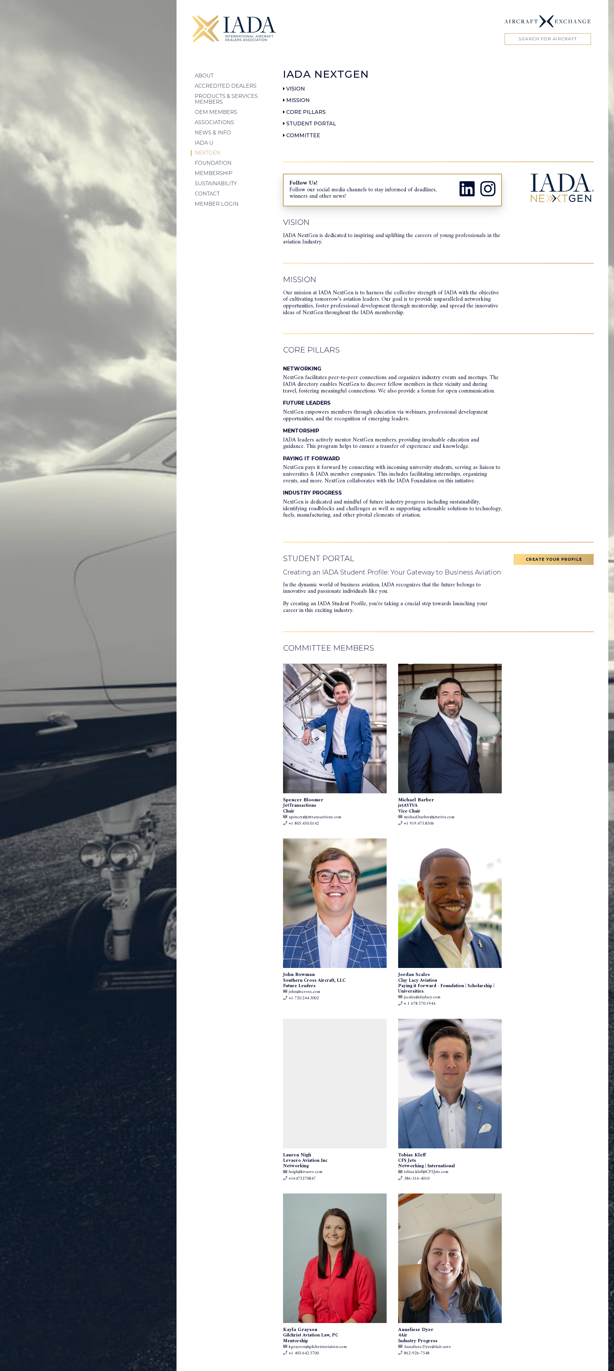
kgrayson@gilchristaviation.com (318, 1347)
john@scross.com (304, 992)
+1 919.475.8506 (419, 824)
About (204, 76)
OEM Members (216, 112)
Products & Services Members (226, 99)
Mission (297, 100)
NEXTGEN (207, 153)
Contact (207, 194)
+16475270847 (302, 1179)
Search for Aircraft (548, 38)
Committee (302, 135)
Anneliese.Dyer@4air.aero (427, 1347)
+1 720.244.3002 (304, 998)
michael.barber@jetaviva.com (429, 817)
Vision (295, 89)
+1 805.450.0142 (304, 824)
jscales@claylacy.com (422, 997)
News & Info (213, 133)
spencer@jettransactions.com (315, 817)
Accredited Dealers (225, 86)
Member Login (217, 204)
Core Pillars (305, 112)
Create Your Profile (554, 559)
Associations (214, 122)
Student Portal (310, 124)
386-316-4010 (416, 1179)
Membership (213, 173)
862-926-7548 (416, 1353)
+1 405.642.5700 (304, 1353)
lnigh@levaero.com (305, 1172)
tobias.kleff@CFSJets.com (426, 1172)
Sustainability (216, 183)
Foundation (213, 163)
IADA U (204, 143)
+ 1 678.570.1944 (419, 1004)
